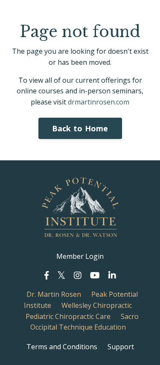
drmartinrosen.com (98, 102)
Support (121, 346)
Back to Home (80, 128)
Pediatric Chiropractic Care (68, 316)
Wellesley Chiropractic (96, 305)
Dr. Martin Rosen (53, 294)
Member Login (80, 256)
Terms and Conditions (61, 346)
